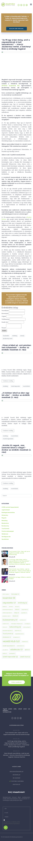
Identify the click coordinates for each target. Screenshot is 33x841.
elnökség (14, 335)
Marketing (4, 520)
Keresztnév (5, 313)
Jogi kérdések (6, 509)
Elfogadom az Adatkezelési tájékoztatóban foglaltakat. (12, 822)
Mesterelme (5, 523)
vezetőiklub (25, 641)
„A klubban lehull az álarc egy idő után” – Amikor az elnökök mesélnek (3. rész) (16, 395)
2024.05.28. (16, 730)
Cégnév (4, 316)
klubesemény (10, 620)
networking (15, 627)
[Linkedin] (21, 5)
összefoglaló (12, 653)
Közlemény (5, 515)
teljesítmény (18, 630)
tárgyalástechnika (19, 633)
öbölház (5, 653)
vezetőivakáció (20, 645)
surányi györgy (26, 627)
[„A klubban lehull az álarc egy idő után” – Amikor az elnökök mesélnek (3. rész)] (16, 407)
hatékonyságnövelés (7, 612)
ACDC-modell (6, 594)
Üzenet (4, 328)
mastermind (6, 623)
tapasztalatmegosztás (7, 630)
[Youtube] (27, 5)
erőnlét (11, 606)
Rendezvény (5, 526)
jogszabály (24, 612)
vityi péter (5, 649)
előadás (5, 606)
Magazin (4, 518)
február (17, 606)
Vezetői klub (5, 539)
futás (17, 609)
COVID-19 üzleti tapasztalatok (10, 507)
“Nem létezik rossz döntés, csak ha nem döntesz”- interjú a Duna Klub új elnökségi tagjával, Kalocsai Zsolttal (20, 570)
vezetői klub (26, 386)
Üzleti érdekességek (8, 531)
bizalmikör (6, 335)
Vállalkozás (5, 534)
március (5, 627)
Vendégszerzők (6, 536)
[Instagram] (24, 5)
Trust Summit (5, 528)
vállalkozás (16, 649)
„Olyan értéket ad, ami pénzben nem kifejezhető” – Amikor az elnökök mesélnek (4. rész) (16, 347)
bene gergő (15, 594)
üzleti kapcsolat (15, 386)
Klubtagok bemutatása (8, 512)
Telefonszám (5, 319)
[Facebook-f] (19, 5)
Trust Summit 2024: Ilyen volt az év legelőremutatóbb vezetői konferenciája (19, 553)
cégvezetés (9, 603)
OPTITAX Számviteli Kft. (11, 85)
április (27, 649)
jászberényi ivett (7, 338)
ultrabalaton (7, 637)
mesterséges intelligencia (16, 623)
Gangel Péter (25, 609)
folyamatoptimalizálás (8, 609)
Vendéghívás (16, 637)
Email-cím (5, 322)
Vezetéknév (5, 310)
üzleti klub (25, 657)
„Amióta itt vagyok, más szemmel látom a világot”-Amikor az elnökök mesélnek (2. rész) (16, 448)
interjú (22, 335)
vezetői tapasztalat (8, 438)
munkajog (27, 623)
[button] (16, 28)
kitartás (15, 616)
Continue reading (8, 381)
